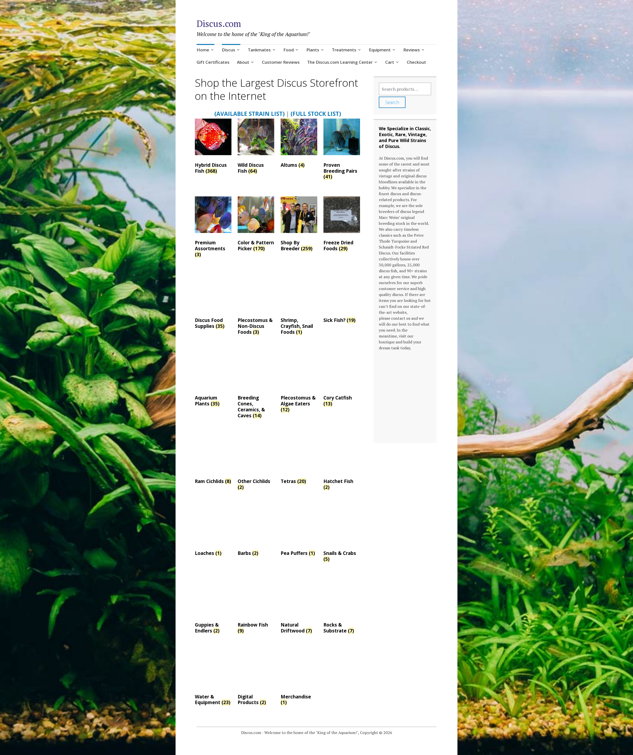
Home (203, 50)
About (243, 62)
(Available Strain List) (249, 114)
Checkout (416, 62)
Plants (312, 50)
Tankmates (259, 50)
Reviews (411, 50)
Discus (228, 50)
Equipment (380, 50)
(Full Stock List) (316, 114)
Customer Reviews (281, 62)
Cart (389, 62)
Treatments (344, 50)
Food (288, 50)
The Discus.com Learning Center (340, 62)
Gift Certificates (213, 62)
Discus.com (219, 23)
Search (392, 102)
